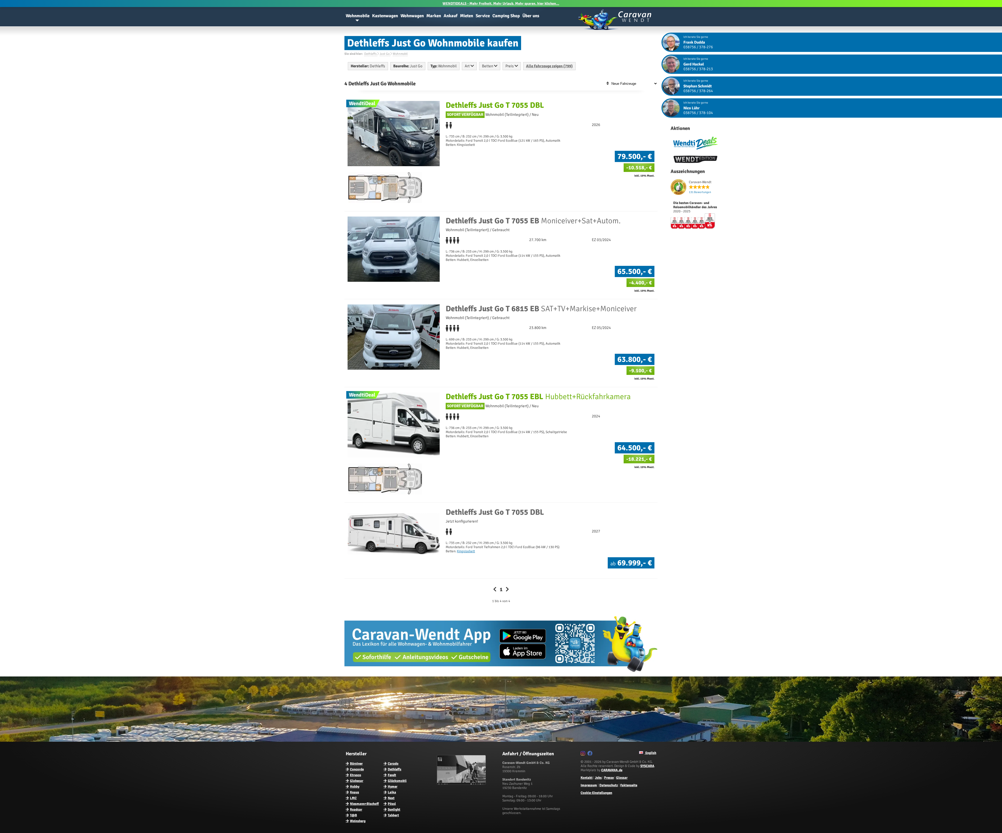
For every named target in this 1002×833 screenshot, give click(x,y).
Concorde (357, 769)
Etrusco (355, 775)
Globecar (356, 781)
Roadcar (356, 809)
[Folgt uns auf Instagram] (584, 754)
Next (391, 798)
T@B (353, 815)
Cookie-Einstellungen (596, 793)
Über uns (530, 16)
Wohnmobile (357, 16)
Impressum (589, 785)
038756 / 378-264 (698, 90)
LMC (353, 798)
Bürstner (356, 764)
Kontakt (587, 778)
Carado (393, 764)
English (650, 753)
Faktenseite (628, 785)
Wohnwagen (412, 16)
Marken (433, 16)
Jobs (598, 778)
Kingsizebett (466, 551)
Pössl (392, 804)
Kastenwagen (385, 16)
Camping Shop (506, 16)
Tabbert (393, 815)
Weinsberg (358, 821)
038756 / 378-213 (698, 69)
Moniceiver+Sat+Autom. (533, 221)
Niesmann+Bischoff (364, 804)
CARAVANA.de (611, 770)
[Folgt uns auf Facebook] (590, 754)
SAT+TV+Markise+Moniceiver (541, 309)
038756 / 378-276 (698, 47)
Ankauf (450, 16)
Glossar (622, 778)
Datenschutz (608, 785)
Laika (392, 792)
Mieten (466, 16)
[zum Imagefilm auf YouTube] (462, 784)
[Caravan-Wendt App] (501, 673)
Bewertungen (700, 192)
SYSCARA (647, 766)
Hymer (392, 786)
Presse (609, 778)
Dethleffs (394, 769)
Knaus (354, 792)
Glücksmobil (397, 781)
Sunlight (394, 809)
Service (483, 16)
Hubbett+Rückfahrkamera (538, 396)
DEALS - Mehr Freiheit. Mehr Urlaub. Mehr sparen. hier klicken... (501, 3)
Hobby (354, 786)
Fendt (392, 775)
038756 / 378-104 (698, 112)
